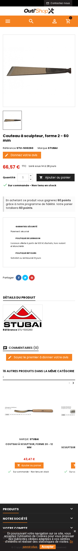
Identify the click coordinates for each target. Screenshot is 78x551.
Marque (42, 148)
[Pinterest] (32, 278)
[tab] (19, 298)
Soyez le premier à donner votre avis (38, 357)
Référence (9, 148)
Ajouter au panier (55, 177)
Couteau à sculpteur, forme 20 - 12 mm (29, 446)
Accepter (48, 547)
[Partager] (18, 278)
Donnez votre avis (21, 155)
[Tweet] (25, 278)
